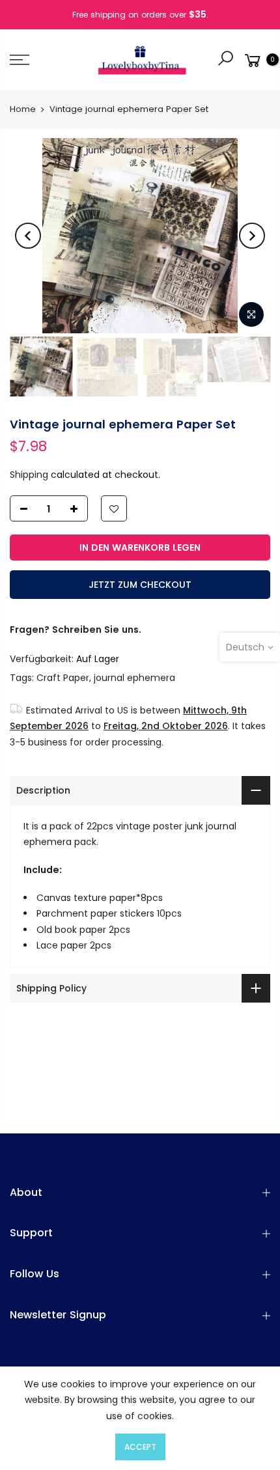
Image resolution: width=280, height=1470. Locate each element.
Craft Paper (62, 677)
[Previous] (28, 236)
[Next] (252, 236)
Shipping (29, 473)
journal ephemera (134, 677)
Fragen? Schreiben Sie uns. (75, 629)
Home (23, 109)
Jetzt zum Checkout (140, 584)
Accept (140, 1446)
